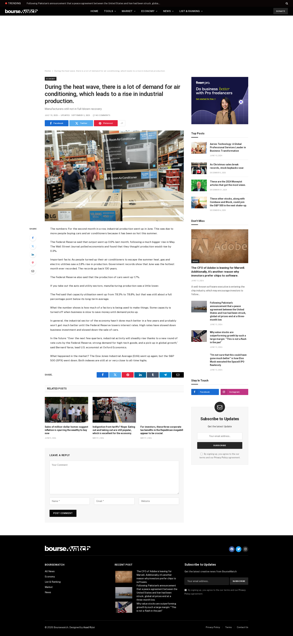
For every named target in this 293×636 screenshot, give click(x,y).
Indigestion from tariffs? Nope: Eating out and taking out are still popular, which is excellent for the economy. (114, 430)
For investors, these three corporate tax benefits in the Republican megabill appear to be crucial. (161, 430)
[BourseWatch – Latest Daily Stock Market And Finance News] (21, 11)
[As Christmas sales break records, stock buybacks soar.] (199, 168)
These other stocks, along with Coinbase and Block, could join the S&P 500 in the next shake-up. (228, 202)
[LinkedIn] (33, 254)
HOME (94, 11)
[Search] (286, 3)
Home (48, 71)
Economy (50, 79)
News (195, 261)
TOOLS (108, 11)
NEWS (167, 11)
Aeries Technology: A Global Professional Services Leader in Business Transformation (228, 147)
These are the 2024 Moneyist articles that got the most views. (228, 183)
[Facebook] (33, 238)
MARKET (127, 11)
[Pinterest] (33, 262)
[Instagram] (245, 549)
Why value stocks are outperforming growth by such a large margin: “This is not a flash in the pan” (228, 337)
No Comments (103, 115)
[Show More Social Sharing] (122, 123)
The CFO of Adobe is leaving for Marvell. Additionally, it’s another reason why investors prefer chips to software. (218, 271)
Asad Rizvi (89, 627)
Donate (280, 11)
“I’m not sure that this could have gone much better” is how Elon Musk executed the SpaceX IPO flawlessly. (228, 360)
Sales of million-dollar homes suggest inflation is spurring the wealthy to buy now (66, 430)
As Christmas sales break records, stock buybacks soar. (227, 166)
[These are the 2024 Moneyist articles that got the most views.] (199, 185)
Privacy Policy (221, 457)
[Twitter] (33, 246)
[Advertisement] (146, 42)
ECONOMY (147, 11)
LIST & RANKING (189, 11)
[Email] (33, 271)
